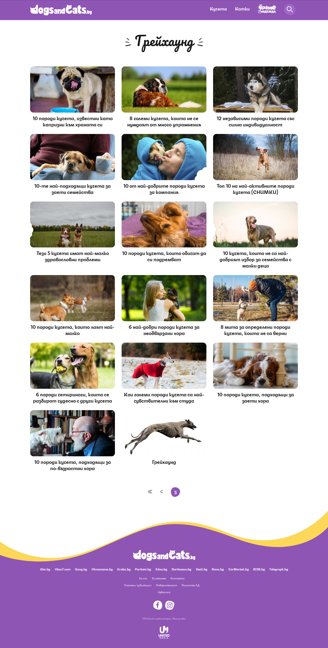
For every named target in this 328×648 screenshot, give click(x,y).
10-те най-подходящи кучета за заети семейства (72, 188)
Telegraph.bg (278, 569)
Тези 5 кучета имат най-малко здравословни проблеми (72, 255)
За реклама (159, 578)
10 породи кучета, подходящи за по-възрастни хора (72, 464)
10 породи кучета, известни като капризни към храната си (73, 121)
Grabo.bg (124, 569)
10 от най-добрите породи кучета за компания (164, 188)
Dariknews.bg (181, 569)
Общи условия (179, 618)
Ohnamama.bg (102, 569)
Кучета (218, 8)
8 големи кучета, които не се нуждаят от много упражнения (164, 121)
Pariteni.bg (143, 569)
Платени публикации (138, 585)
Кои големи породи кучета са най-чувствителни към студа (164, 397)
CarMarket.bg (238, 569)
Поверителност (166, 585)
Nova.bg (218, 569)
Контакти (177, 578)
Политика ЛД (190, 585)
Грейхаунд (164, 461)
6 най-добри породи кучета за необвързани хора (164, 329)
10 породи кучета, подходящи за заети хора (255, 397)
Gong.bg (81, 569)
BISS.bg (259, 569)
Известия (164, 592)
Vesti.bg (201, 569)
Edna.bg (161, 569)
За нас (143, 578)
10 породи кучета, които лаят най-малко (72, 329)
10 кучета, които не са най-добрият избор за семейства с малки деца (255, 259)
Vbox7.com (63, 569)
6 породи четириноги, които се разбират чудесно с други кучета (72, 397)
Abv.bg (45, 569)
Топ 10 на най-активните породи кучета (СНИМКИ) (255, 188)
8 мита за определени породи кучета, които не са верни (255, 329)
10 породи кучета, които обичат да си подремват (164, 255)
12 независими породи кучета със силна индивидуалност (256, 121)
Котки (242, 8)
